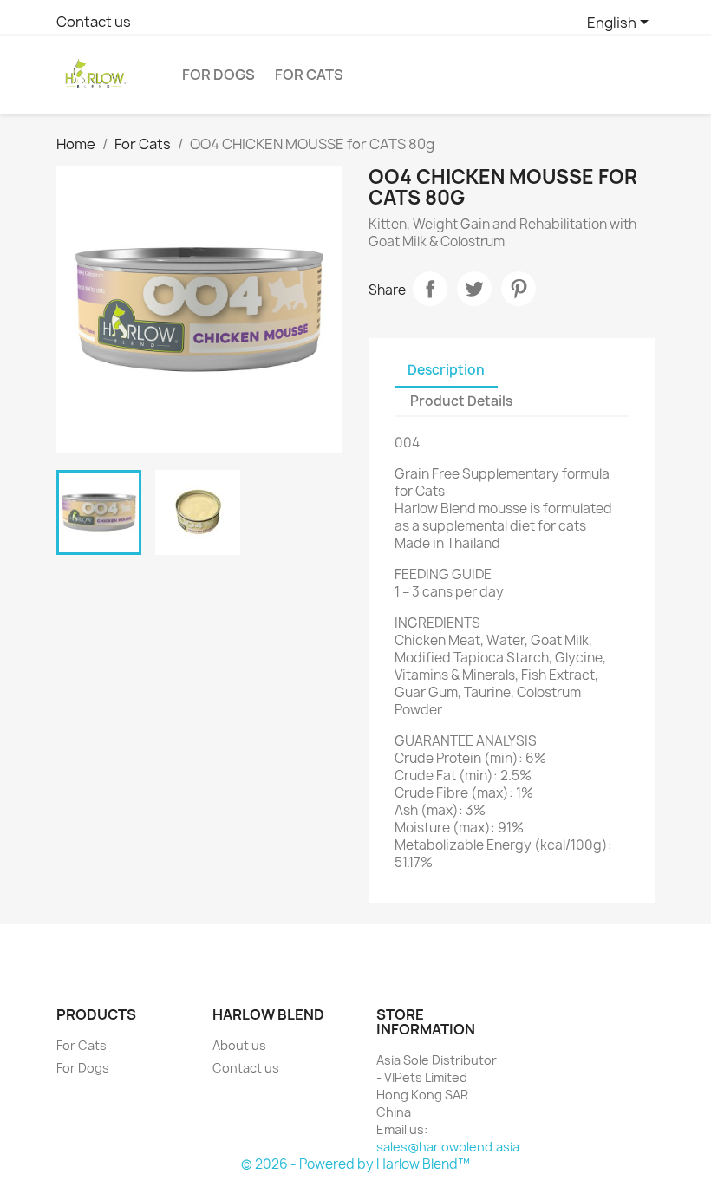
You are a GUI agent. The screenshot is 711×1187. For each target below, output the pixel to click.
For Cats (309, 74)
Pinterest (518, 288)
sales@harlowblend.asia (447, 1146)
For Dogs (218, 74)
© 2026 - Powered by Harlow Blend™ (355, 1164)
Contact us (93, 21)
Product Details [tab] (461, 401)
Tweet (474, 288)
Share (430, 288)
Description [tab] (446, 370)
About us (239, 1045)
